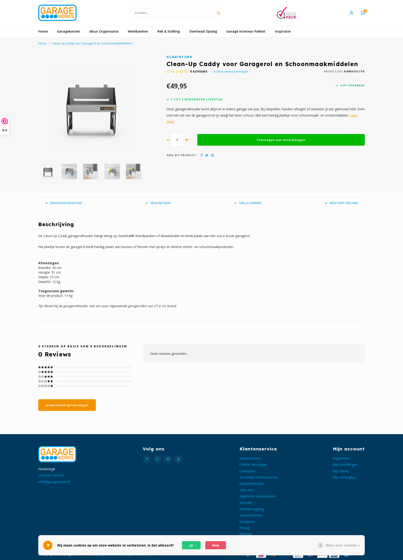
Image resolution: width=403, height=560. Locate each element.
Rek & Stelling (168, 31)
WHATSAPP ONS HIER (344, 203)
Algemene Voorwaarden (258, 496)
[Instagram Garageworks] (157, 459)
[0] (363, 12)
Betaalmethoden (252, 483)
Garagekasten (68, 31)
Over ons (246, 490)
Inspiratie (283, 31)
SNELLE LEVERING (250, 203)
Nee (215, 545)
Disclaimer (247, 521)
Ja (191, 545)
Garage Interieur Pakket (246, 31)
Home (43, 31)
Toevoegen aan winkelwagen (281, 140)
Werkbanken (138, 31)
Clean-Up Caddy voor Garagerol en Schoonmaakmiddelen (92, 43)
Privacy (245, 528)
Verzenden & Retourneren (259, 477)
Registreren (341, 458)
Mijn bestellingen (345, 464)
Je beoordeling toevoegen (230, 71)
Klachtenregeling (252, 509)
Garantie (246, 502)
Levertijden (248, 471)
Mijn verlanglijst (344, 477)
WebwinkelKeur (251, 515)
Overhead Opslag (203, 31)
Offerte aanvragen (253, 464)
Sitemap (246, 534)
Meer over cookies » (343, 545)
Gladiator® (180, 57)
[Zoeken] (218, 12)
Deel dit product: (182, 155)
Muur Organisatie (104, 31)
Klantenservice (250, 458)
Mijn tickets (341, 471)
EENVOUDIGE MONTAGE (66, 203)
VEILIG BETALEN (160, 203)
